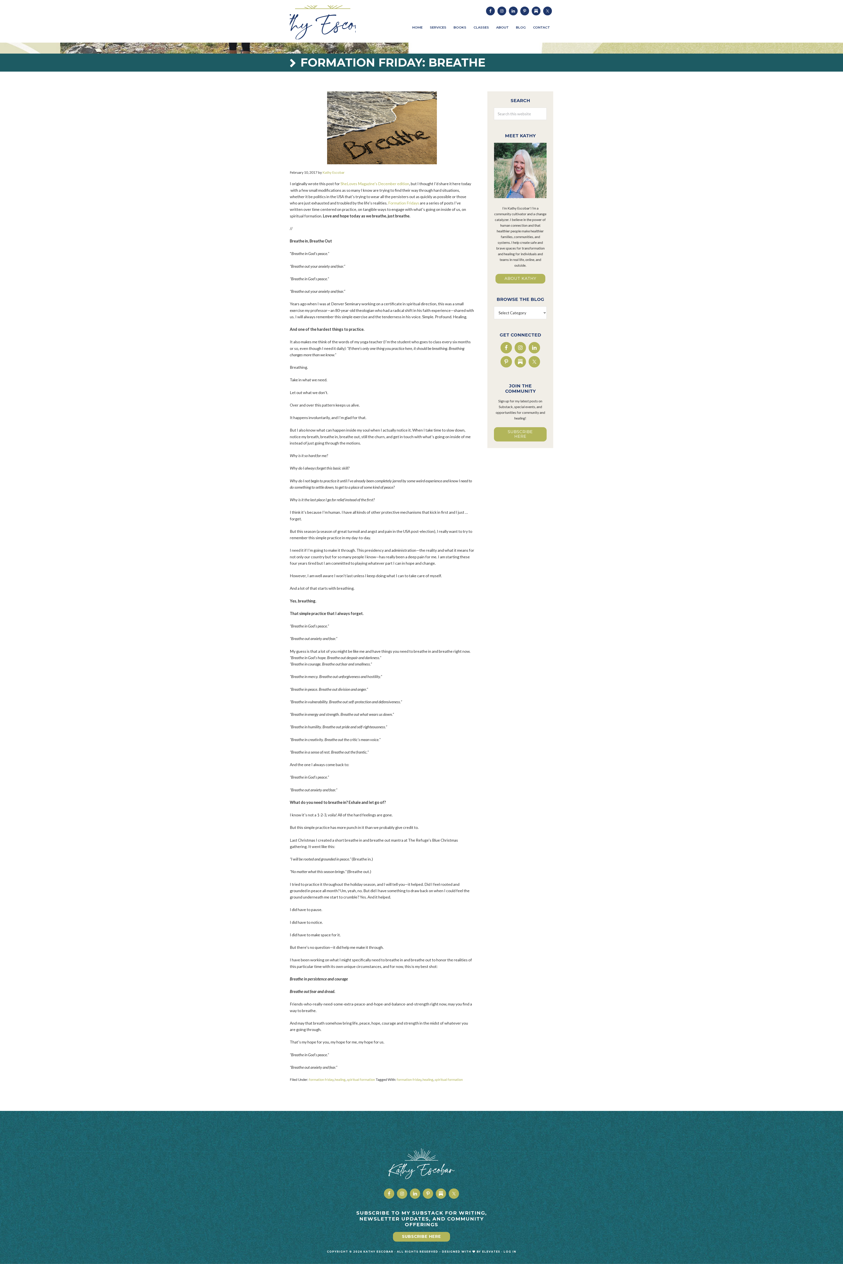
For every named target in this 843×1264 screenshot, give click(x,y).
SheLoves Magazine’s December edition (374, 183)
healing (340, 1079)
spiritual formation (361, 1079)
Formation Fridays (403, 203)
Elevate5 (491, 1251)
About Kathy (520, 278)
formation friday (321, 1079)
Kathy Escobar (323, 22)
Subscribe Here (520, 434)
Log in (510, 1251)
